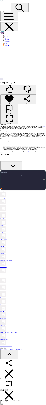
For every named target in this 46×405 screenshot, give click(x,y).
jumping (20, 160)
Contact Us (6, 349)
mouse (28, 160)
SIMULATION (7, 160)
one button (31, 160)
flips (28, 151)
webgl (23, 160)
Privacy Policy (13, 349)
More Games (2, 275)
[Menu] (9, 16)
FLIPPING (12, 160)
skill (18, 160)
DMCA (9, 349)
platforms (43, 126)
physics (15, 160)
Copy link (2, 379)
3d (24, 160)
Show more (3, 169)
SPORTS (2, 160)
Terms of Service (19, 349)
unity (26, 160)
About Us (2, 349)
